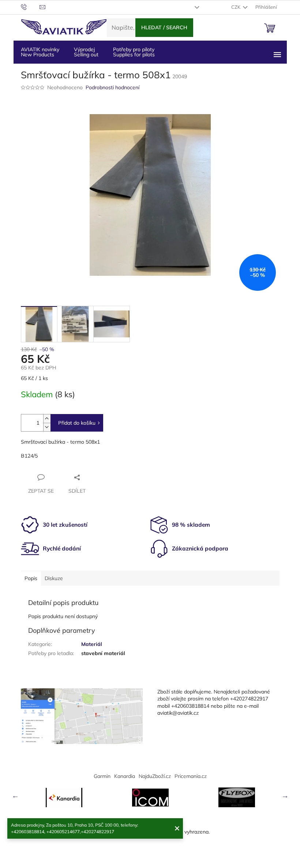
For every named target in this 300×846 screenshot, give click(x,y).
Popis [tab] (31, 578)
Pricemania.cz (191, 776)
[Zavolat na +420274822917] (30, 6)
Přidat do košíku (76, 423)
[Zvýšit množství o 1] (46, 418)
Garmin (102, 776)
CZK (236, 7)
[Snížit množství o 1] (46, 427)
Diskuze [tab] (54, 578)
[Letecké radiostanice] (150, 797)
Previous (15, 795)
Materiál (91, 644)
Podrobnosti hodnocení (112, 87)
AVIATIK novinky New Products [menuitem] (40, 52)
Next (285, 795)
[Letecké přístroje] (236, 797)
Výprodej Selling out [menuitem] (86, 52)
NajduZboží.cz (155, 776)
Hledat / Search (164, 27)
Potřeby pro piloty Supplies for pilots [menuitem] (134, 52)
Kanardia (124, 776)
